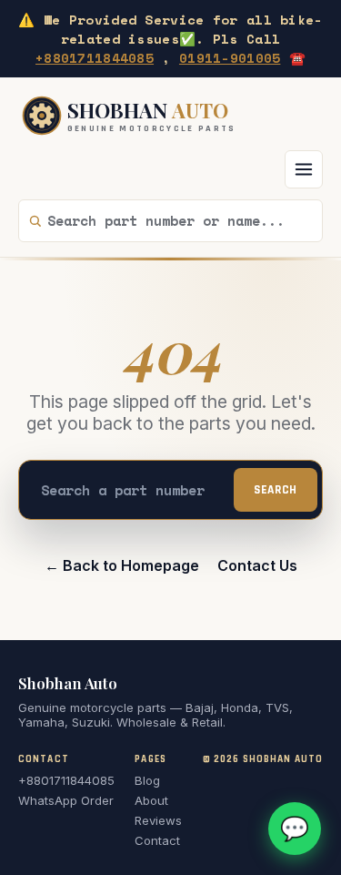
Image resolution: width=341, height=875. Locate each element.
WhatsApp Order (66, 800)
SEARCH (275, 490)
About (151, 800)
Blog (147, 780)
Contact (157, 840)
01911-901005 (229, 57)
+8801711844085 (94, 57)
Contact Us (257, 565)
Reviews (158, 820)
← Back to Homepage (122, 565)
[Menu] (304, 169)
